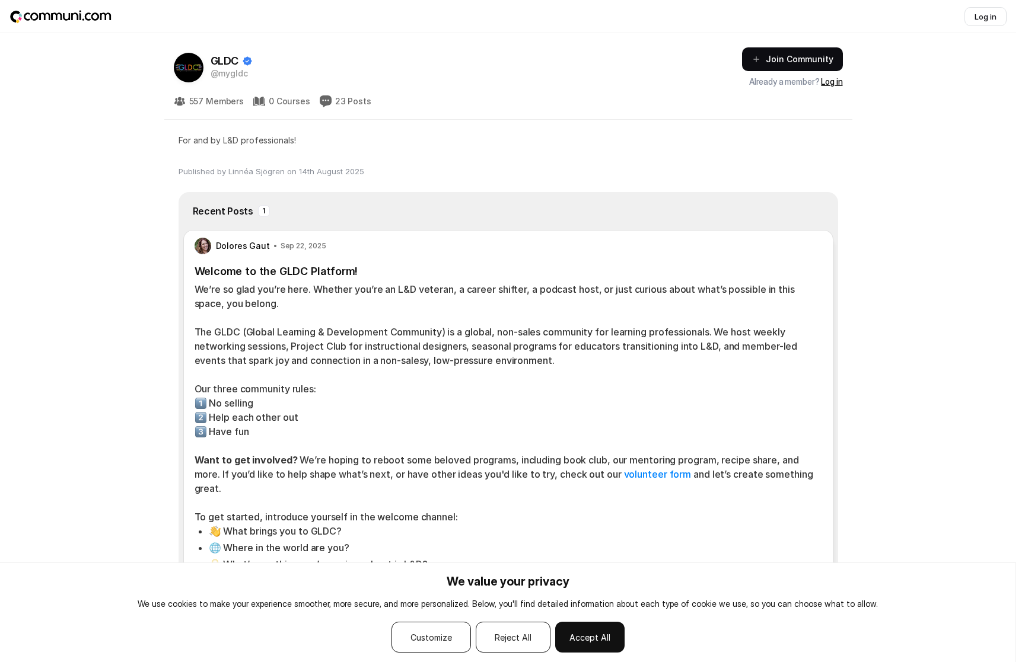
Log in (831, 81)
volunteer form (658, 474)
